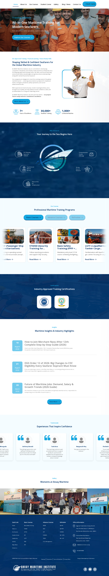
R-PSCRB (61, 532)
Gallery (56, 4)
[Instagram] (95, 569)
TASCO (44, 538)
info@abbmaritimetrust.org (83, 544)
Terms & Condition (58, 559)
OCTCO (25, 532)
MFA (44, 528)
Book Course (90, 4)
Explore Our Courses (22, 37)
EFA (25, 544)
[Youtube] (90, 569)
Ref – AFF (62, 538)
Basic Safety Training (29, 525)
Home (16, 4)
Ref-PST (61, 525)
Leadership (15, 538)
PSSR (25, 541)
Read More (34, 259)
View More (53, 402)
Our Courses (33, 4)
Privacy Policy (67, 559)
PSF (25, 535)
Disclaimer (49, 559)
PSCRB (44, 525)
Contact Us (77, 4)
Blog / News (66, 4)
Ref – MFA (62, 535)
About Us (23, 4)
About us (14, 528)
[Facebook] (85, 569)
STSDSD (25, 528)
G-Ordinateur (91, 558)
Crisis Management (47, 541)
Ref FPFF (62, 528)
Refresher (76, 217)
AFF (44, 532)
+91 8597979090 (80, 550)
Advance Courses (55, 217)
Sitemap (43, 559)
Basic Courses (32, 217)
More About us (20, 101)
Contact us (14, 548)
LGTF (25, 538)
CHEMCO (45, 535)
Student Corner (46, 4)
